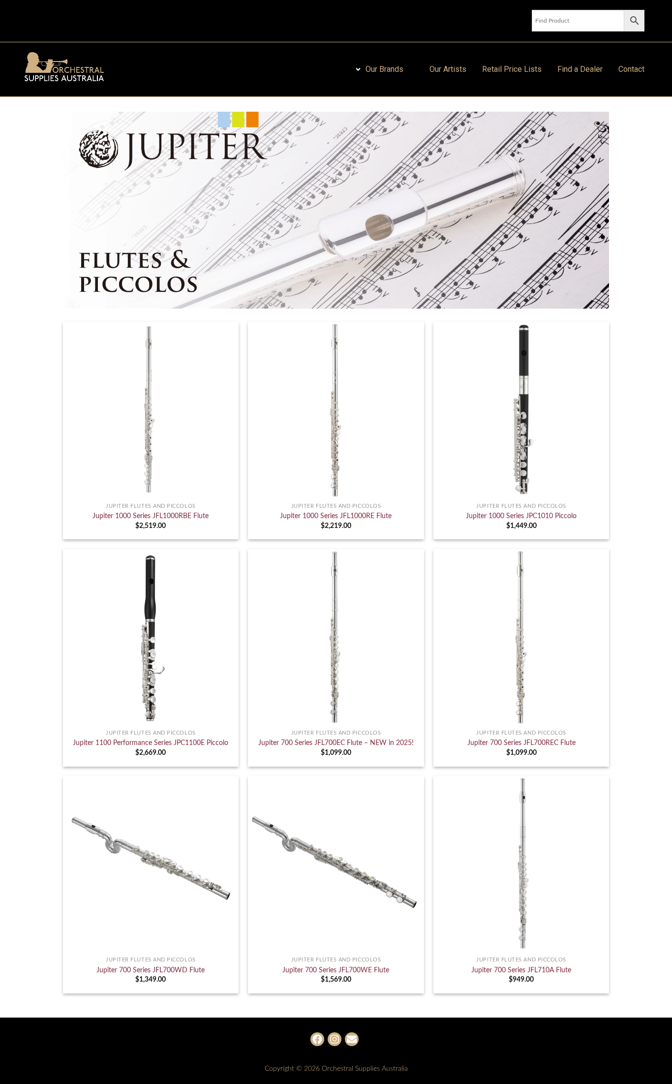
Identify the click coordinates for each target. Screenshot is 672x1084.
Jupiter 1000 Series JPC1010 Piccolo (521, 516)
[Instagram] (334, 1039)
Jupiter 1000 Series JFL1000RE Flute (336, 516)
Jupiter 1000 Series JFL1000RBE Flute (150, 516)
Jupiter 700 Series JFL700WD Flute (150, 970)
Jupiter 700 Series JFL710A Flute (521, 970)
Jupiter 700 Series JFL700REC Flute (521, 742)
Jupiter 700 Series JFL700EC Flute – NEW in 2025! (336, 742)
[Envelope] (352, 1039)
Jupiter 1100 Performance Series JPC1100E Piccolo (150, 742)
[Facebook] (317, 1039)
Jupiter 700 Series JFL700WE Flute (335, 970)
